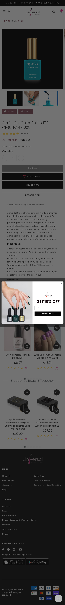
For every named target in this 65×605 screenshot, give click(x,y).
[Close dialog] (61, 283)
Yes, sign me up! (48, 314)
